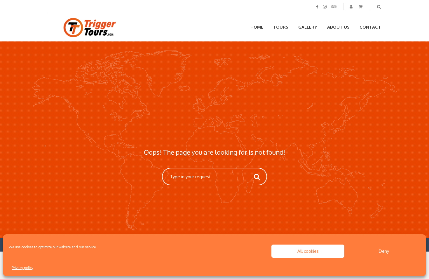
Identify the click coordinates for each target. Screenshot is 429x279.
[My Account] (351, 6)
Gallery (307, 27)
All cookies (308, 251)
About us (338, 27)
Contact (370, 27)
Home (256, 27)
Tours (280, 27)
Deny (384, 251)
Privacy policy (22, 268)
